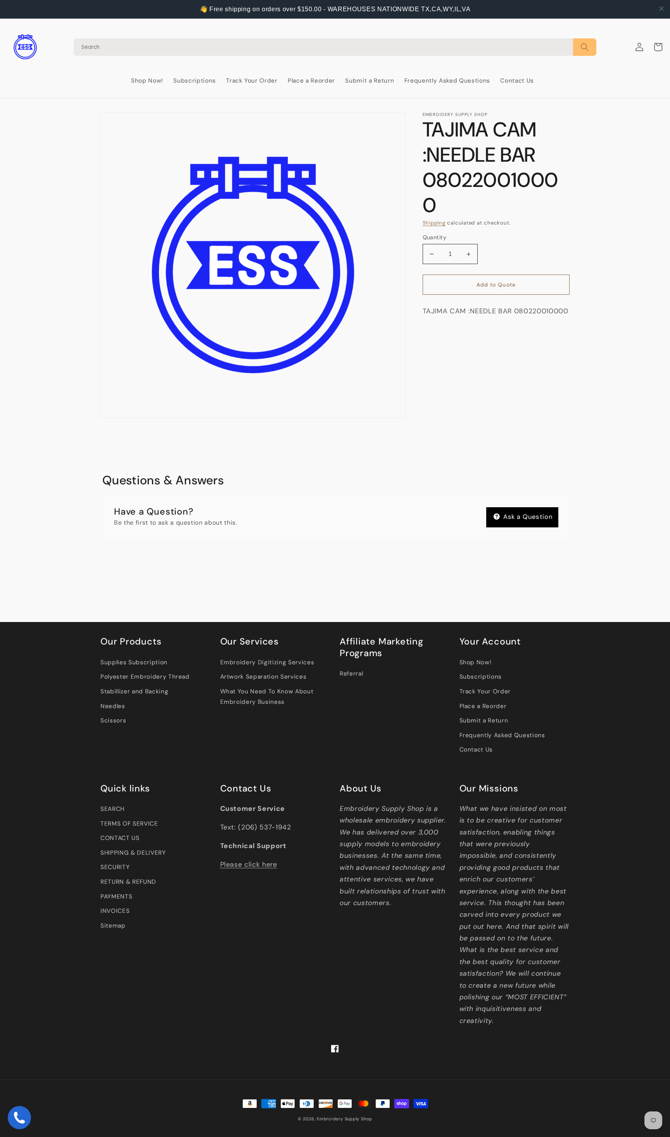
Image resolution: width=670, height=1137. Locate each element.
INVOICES (115, 911)
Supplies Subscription (134, 662)
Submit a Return (483, 720)
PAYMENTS (116, 896)
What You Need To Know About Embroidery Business (267, 697)
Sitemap (113, 926)
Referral (351, 673)
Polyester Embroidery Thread (145, 677)
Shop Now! (475, 662)
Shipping (434, 222)
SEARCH (112, 809)
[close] (661, 9)
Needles (112, 706)
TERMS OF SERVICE (129, 824)
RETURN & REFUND (128, 882)
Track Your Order (485, 691)
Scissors (113, 720)
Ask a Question (527, 517)
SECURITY (115, 867)
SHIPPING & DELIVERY (133, 853)
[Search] (335, 46)
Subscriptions (480, 677)
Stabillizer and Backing (134, 691)
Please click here (248, 864)
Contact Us (476, 749)
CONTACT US (120, 838)
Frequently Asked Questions (502, 735)
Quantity (435, 237)
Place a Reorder (483, 706)
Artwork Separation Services (263, 677)
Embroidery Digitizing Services (267, 662)
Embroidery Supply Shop (344, 1118)
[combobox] (323, 47)
